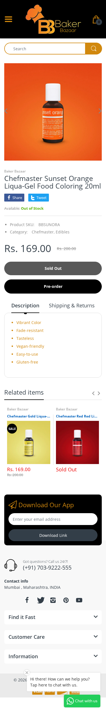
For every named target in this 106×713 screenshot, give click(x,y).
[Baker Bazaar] (53, 18)
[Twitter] (40, 600)
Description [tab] (25, 305)
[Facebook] (27, 600)
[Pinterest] (66, 600)
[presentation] (93, 393)
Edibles (63, 232)
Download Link (53, 535)
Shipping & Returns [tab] (72, 305)
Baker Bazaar (15, 171)
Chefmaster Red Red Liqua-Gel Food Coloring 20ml (77, 416)
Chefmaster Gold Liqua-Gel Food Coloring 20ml (28, 416)
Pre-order (53, 286)
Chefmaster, (43, 232)
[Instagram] (53, 600)
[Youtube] (79, 600)
